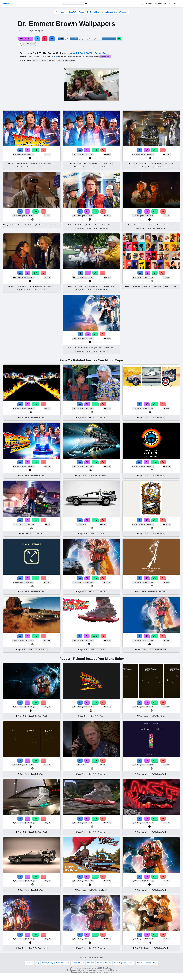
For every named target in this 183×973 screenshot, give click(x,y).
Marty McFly (50, 57)
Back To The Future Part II (66, 57)
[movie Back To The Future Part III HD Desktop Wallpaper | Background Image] (91, 872)
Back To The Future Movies (66, 60)
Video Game (143, 948)
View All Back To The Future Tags (89, 53)
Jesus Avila (38, 528)
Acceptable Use (78, 963)
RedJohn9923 (38, 158)
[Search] (86, 3)
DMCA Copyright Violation (124, 963)
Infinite (74, 39)
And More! (105, 57)
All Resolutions (109, 39)
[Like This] (95, 273)
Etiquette (90, 963)
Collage (173, 286)
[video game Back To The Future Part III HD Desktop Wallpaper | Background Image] (151, 930)
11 (156, 462)
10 (96, 636)
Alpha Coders (7, 4)
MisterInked (98, 710)
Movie (63, 12)
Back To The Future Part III (88, 57)
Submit (150, 3)
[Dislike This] (103, 211)
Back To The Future (76, 12)
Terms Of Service (62, 963)
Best (89, 39)
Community (161, 3)
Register (177, 3)
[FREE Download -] (80, 211)
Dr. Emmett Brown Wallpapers (116, 12)
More (97, 39)
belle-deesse (38, 412)
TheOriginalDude (98, 644)
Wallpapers (30, 44)
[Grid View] (61, 38)
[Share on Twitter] (37, 38)
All (20, 44)
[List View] (66, 38)
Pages (82, 39)
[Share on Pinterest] (44, 38)
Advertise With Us (104, 963)
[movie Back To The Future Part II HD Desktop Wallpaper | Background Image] (151, 872)
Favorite (26, 39)
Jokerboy (157, 470)
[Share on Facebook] (52, 38)
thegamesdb (157, 158)
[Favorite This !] (87, 211)
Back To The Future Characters (43, 60)
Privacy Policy (47, 963)
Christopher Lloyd (36, 163)
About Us (29, 963)
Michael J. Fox (49, 163)
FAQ (37, 963)
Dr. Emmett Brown (94, 12)
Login (170, 3)
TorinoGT (38, 219)
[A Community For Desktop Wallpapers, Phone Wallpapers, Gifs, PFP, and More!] (56, 12)
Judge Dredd (136, 286)
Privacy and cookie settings (147, 963)
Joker (145, 286)
